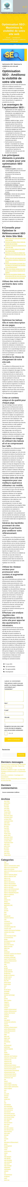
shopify (6, 1097)
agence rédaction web (10, 876)
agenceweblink (11, 669)
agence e (6, 873)
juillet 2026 (7, 803)
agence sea (7, 878)
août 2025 (6, 823)
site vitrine (7, 1124)
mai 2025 (6, 828)
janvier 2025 (7, 835)
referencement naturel (10, 1074)
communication (8, 923)
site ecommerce (8, 1110)
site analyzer (7, 1104)
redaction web (8, 1063)
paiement (6, 1040)
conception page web (10, 926)
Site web (6, 717)
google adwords (8, 971)
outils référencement (9, 1029)
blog (5, 914)
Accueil (8, 37)
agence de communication (11, 867)
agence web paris (8, 887)
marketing (6, 1006)
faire (5, 964)
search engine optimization (11, 1086)
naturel (6, 1023)
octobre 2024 (7, 841)
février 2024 (7, 855)
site (5, 1103)
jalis (5, 997)
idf (5, 988)
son (5, 1140)
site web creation (8, 1128)
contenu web (7, 928)
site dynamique (8, 1106)
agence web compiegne (10, 885)
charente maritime (9, 917)
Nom (6, 703)
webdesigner (7, 1169)
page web (6, 1036)
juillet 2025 (7, 824)
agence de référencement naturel (13, 871)
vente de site (7, 1151)
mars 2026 (7, 810)
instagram (6, 993)
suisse (5, 1144)
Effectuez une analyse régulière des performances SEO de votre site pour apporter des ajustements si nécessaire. (15, 276)
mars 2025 (7, 832)
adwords (6, 864)
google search (8, 977)
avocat (6, 909)
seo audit (6, 1094)
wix (5, 1173)
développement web (9, 941)
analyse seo (7, 900)
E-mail (6, 710)
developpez (7, 943)
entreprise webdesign (9, 957)
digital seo (7, 948)
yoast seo (6, 1180)
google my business (9, 975)
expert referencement (10, 959)
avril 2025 (6, 830)
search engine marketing (10, 1085)
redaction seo (7, 1059)
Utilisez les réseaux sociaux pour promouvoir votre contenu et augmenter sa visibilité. (15, 270)
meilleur (6, 1007)
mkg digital (7, 1020)
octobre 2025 (7, 819)
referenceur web (8, 1077)
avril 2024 (6, 851)
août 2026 (6, 801)
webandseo (7, 1167)
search (6, 1081)
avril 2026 (6, 808)
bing (5, 912)
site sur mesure (8, 1122)
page (5, 1034)
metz (5, 1018)
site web (6, 1126)
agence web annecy (9, 882)
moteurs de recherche (10, 1022)
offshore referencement (10, 1027)
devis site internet (9, 944)
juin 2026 (6, 805)
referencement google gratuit (12, 1067)
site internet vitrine (9, 1117)
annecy (6, 901)
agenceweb (7, 896)
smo (5, 1137)
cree (5, 934)
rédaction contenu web (10, 1058)
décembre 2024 (8, 837)
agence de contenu (9, 869)
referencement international (11, 1070)
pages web (7, 1038)
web (5, 1155)
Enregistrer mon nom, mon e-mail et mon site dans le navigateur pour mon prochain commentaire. (13, 728)
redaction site (7, 1061)
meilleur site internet (9, 1013)
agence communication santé (12, 865)
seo (5, 1092)
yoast (5, 1178)
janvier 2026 (7, 814)
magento (6, 1002)
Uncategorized (16, 37)
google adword (8, 970)
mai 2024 (6, 850)
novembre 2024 (8, 839)
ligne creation (7, 1000)
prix (5, 1043)
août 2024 (6, 844)
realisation (6, 1054)
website (6, 1171)
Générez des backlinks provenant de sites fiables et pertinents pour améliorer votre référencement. (15, 265)
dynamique (7, 952)
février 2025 (7, 833)
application (7, 903)
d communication (8, 937)
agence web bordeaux (10, 883)
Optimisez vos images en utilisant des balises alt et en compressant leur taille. (15, 254)
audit (5, 907)
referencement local (9, 1072)
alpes (5, 898)
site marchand (7, 1119)
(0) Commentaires (10, 666)
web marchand (8, 1162)
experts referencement (10, 961)
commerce (7, 921)
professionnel (7, 1045)
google (6, 968)
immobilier (6, 991)
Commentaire (8, 689)
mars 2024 (7, 853)
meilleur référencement (10, 1011)
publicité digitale (8, 1049)
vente (5, 1149)
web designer (7, 1156)
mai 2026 (6, 806)
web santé (7, 1164)
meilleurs (6, 1016)
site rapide (7, 1121)
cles (5, 919)
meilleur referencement (10, 1009)
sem (5, 1090)
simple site (7, 1099)
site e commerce (8, 1108)
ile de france (7, 989)
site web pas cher (8, 1129)
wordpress (7, 1176)
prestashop (7, 1041)
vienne (5, 1153)
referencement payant (10, 1076)
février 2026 (7, 812)
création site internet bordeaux (12, 930)
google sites (7, 979)
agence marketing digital (10, 874)
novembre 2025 (8, 817)
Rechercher (6, 750)
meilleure (6, 1015)
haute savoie (7, 982)
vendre (6, 1147)
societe (6, 1138)
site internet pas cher (9, 1115)
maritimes (6, 1004)
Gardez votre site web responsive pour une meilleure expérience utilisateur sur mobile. (15, 260)
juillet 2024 (7, 846)
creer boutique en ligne (10, 935)
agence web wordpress (10, 891)
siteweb (6, 1135)
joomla (6, 998)
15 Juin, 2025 (8, 664)
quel (5, 1050)
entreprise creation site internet (12, 953)
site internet (7, 1112)
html (5, 986)
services (6, 1095)
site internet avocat (9, 1113)
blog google (7, 916)
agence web (7, 880)
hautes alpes (7, 984)
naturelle (6, 1025)
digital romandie (8, 946)
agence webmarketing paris (11, 892)
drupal (5, 950)
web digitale (7, 1158)
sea (5, 1079)
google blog (7, 973)
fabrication (7, 962)
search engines (8, 1088)
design (6, 939)
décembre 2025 (8, 815)
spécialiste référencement (11, 1142)
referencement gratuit (10, 1068)
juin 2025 (6, 826)
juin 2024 (6, 848)
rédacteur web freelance (10, 1056)
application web (8, 905)
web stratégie (7, 1165)
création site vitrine (9, 932)
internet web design (9, 995)
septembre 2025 (8, 821)
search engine (7, 1083)
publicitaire (7, 1047)
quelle (5, 1052)
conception (7, 925)
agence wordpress (9, 894)
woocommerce (8, 1174)
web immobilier (8, 1160)
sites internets (8, 1131)
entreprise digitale (9, 955)
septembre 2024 (8, 842)
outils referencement (9, 1031)
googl (5, 966)
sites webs (7, 1133)
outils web (7, 1032)
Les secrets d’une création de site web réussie (13, 764)
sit (4, 1101)
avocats (6, 910)
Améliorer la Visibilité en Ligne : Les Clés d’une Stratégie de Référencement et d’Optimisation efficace (13, 771)
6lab (5, 862)
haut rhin (6, 980)
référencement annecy (10, 1065)
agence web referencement (11, 889)
